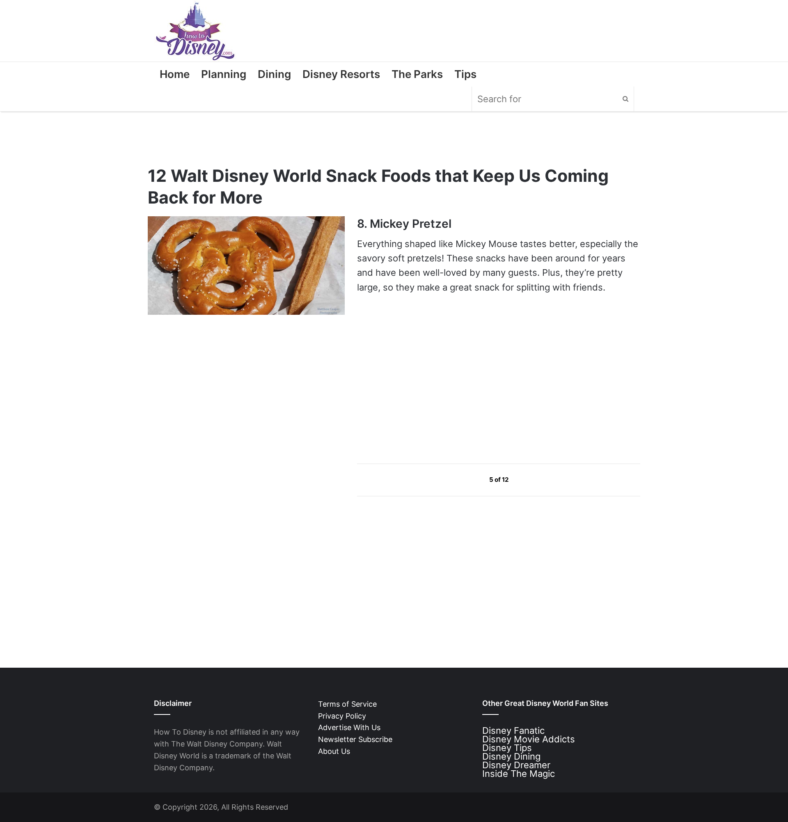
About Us (334, 751)
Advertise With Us (349, 727)
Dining (274, 74)
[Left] (470, 479)
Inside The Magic (518, 773)
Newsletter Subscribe (355, 739)
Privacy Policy (342, 716)
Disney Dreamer (516, 765)
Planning (223, 74)
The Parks (417, 74)
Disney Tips (507, 747)
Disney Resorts (341, 74)
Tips (465, 74)
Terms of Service (347, 704)
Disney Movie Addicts (528, 739)
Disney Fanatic (513, 730)
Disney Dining (511, 756)
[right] (528, 479)
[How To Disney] (195, 31)
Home (175, 74)
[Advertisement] (418, 378)
